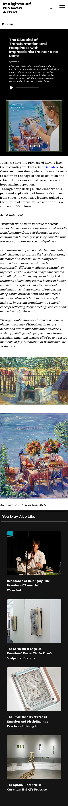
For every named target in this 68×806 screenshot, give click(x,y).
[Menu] (62, 7)
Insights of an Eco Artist (17, 8)
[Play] (11, 87)
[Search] (51, 7)
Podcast (7, 24)
